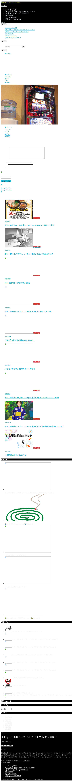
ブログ (9, 15)
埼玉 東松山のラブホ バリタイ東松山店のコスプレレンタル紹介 (35, 639)
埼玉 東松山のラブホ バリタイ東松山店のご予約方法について (34, 670)
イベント (8, 719)
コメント (5, 158)
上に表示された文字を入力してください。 (15, 175)
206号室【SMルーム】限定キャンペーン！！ (27, 632)
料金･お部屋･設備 (20, 11)
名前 (3, 162)
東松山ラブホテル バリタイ (20, 779)
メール (4, 165)
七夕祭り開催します (15, 555)
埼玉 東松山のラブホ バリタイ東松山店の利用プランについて (34, 662)
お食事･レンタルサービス (16, 13)
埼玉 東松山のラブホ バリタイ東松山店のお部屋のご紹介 (32, 655)
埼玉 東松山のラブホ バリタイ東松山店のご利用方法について (34, 647)
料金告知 (8, 729)
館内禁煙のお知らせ (19, 685)
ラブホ (27, 737)
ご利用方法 (8, 725)
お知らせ (8, 721)
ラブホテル (37, 737)
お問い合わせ (13, 19)
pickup (4, 737)
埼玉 (46, 737)
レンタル (8, 727)
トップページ (11, 9)
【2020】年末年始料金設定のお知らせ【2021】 (28, 678)
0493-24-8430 (7, 762)
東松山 (53, 737)
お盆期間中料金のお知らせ (19, 524)
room (10, 737)
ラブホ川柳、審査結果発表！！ (22, 693)
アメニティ (8, 717)
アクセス (11, 17)
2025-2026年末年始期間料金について (23, 618)
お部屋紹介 (8, 723)
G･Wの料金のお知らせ (16, 587)
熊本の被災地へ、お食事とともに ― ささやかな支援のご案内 (29, 493)
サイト (3, 169)
